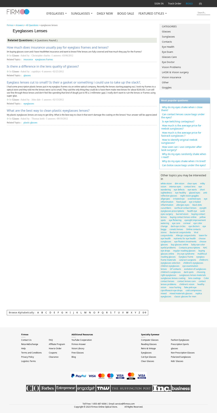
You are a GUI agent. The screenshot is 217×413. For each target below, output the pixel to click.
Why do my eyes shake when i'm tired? (184, 161)
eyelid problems (168, 247)
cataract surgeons (187, 259)
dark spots (189, 272)
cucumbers (166, 208)
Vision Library (78, 348)
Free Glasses (78, 352)
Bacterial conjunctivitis (180, 232)
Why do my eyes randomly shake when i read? (183, 155)
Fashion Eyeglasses (180, 340)
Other (165, 82)
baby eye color (198, 244)
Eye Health (168, 46)
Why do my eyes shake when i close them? (181, 109)
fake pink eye (190, 287)
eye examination (190, 266)
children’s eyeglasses (193, 262)
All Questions (32, 25)
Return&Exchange (29, 344)
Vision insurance (171, 77)
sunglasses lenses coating (173, 278)
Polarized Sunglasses (181, 356)
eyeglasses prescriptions (172, 211)
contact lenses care (186, 281)
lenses (164, 269)
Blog (74, 356)
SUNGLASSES (81, 13)
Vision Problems (171, 67)
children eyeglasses (170, 266)
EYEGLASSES (55, 13)
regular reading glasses (184, 250)
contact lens (189, 186)
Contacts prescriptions (189, 247)
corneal (186, 223)
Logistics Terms (28, 361)
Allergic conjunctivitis (186, 235)
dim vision (179, 183)
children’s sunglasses (171, 272)
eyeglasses (29, 103)
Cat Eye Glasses (148, 356)
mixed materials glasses (181, 293)
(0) (200, 3)
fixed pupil (181, 201)
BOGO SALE (125, 13)
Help (23, 348)
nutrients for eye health (185, 238)
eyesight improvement (195, 220)
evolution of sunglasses (195, 269)
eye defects (179, 189)
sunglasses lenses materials (192, 275)
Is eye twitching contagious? (178, 121)
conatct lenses (176, 229)
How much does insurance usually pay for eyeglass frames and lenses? (57, 47)
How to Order (55, 348)
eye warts (192, 189)
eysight (203, 208)
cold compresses (194, 290)
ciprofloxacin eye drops (172, 290)
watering (165, 223)
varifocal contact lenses (185, 208)
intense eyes (175, 186)
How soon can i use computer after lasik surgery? (181, 148)
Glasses (166, 31)
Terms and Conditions (31, 352)
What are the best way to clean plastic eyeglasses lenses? (48, 110)
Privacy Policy (27, 356)
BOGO (189, 3)
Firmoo (10, 25)
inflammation (167, 204)
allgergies (165, 198)
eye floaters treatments (185, 241)
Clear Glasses (147, 361)
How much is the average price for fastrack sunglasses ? (181, 134)
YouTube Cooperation (82, 340)
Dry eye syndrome (185, 253)
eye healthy (180, 192)
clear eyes (192, 183)
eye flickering (175, 220)
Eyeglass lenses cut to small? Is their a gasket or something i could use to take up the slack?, (74, 82)
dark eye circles (178, 226)
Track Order (174, 3)
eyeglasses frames (44, 59)
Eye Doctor (168, 62)
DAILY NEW (105, 13)
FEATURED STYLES (152, 13)
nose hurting (175, 287)
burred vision (182, 214)
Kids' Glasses (177, 361)
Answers (20, 25)
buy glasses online (179, 244)
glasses (27, 75)
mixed (163, 293)
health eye (192, 211)
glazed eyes (194, 192)
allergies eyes (182, 204)
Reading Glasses (149, 344)
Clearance (53, 356)
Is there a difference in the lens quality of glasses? (43, 66)
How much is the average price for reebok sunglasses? (181, 127)
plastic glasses (30, 122)
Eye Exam (167, 51)
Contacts (167, 41)
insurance (28, 59)
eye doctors (194, 226)
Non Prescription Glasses (183, 352)
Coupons (53, 352)
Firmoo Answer (79, 344)
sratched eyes (194, 198)
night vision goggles (189, 195)
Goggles (167, 87)
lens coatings (194, 278)
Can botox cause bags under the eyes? (184, 165)
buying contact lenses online (183, 217)
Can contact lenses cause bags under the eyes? (183, 116)
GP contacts (175, 269)
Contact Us (26, 340)
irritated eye (179, 198)
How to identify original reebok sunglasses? (179, 141)
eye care (176, 223)
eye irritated (195, 201)
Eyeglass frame (186, 256)
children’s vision (186, 284)
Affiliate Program (57, 344)
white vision (166, 183)
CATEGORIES (169, 26)
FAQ (51, 340)
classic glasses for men (185, 296)
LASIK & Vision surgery (175, 72)
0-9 (144, 312)
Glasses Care (169, 57)
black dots (197, 204)
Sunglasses (168, 36)
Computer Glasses (150, 340)
